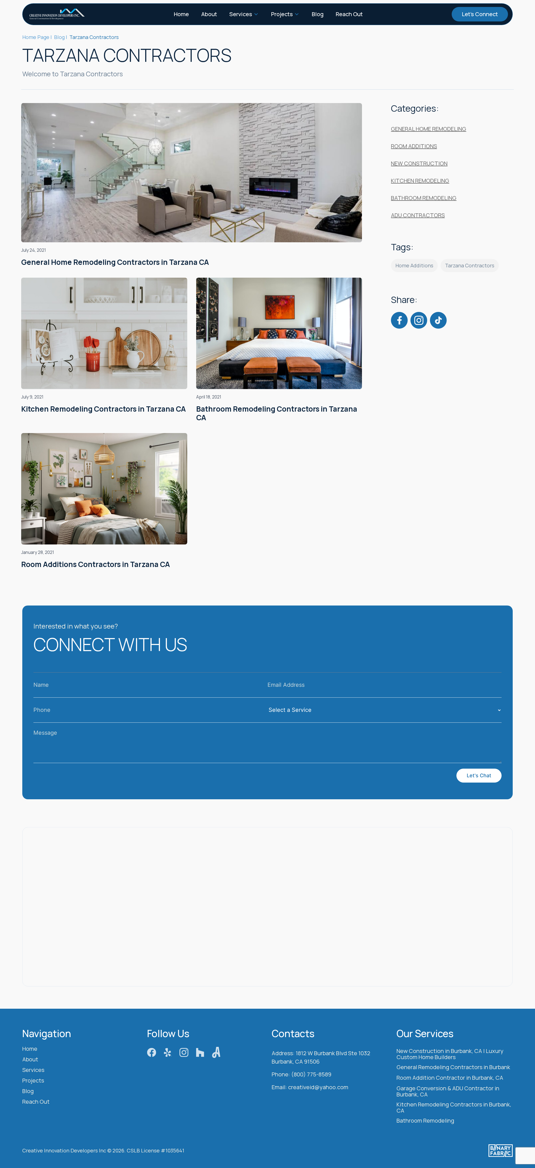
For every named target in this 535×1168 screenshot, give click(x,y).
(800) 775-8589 (311, 1074)
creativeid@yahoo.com (318, 1087)
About (209, 14)
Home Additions (414, 265)
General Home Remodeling (428, 129)
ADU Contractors (418, 215)
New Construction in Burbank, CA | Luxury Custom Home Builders (450, 1054)
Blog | (60, 37)
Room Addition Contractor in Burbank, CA (450, 1078)
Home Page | (37, 37)
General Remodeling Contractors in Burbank (453, 1067)
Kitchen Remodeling (420, 180)
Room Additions (414, 146)
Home (181, 14)
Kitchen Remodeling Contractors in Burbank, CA (454, 1107)
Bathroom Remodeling (423, 198)
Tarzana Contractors (469, 265)
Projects (282, 14)
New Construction (419, 163)
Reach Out (349, 14)
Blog (318, 14)
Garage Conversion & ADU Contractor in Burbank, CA (448, 1091)
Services (240, 14)
